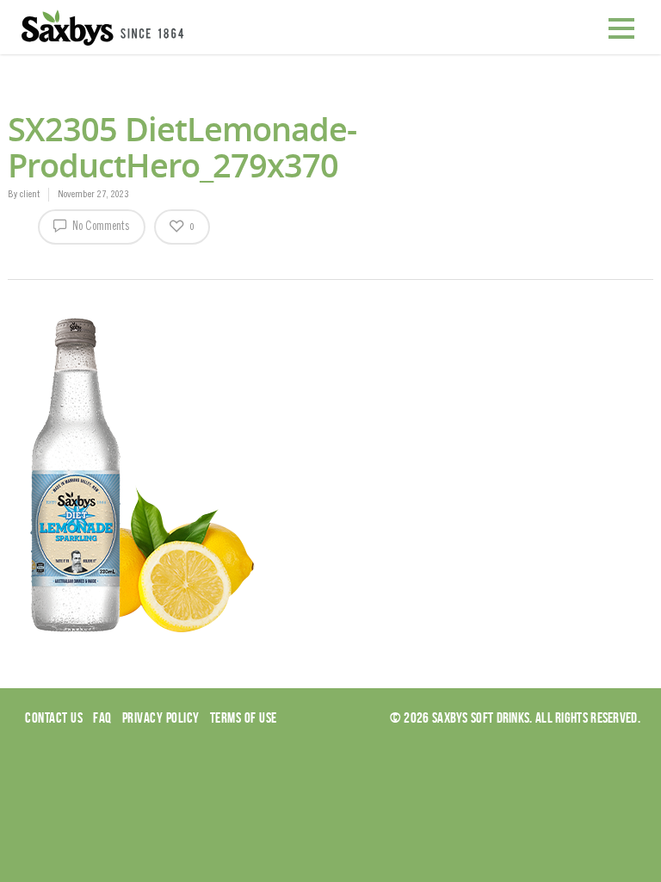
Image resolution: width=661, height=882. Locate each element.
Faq (102, 717)
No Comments (100, 227)
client (30, 194)
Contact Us (54, 717)
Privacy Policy (161, 717)
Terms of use (243, 717)
